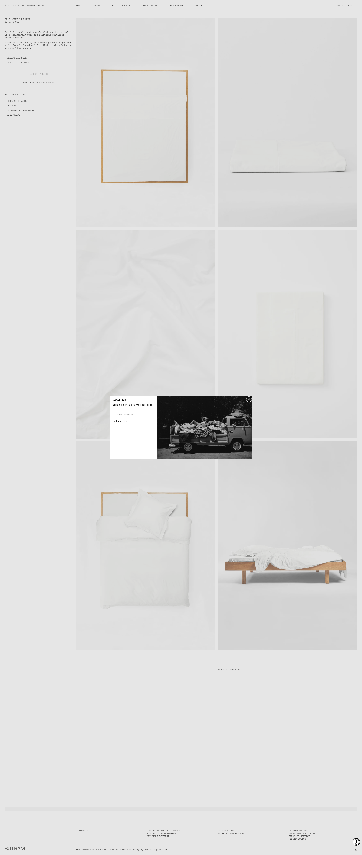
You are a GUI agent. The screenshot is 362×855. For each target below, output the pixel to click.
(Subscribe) (119, 421)
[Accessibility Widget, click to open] (356, 842)
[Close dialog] (249, 399)
